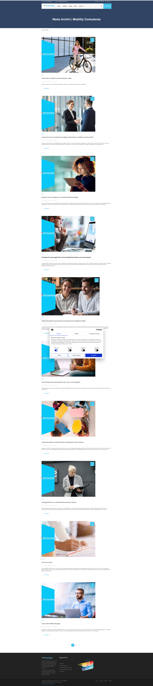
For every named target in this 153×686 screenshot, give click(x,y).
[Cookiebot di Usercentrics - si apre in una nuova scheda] (97, 330)
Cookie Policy (44, 684)
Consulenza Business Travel (65, 669)
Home (59, 6)
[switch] (69, 350)
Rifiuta (59, 355)
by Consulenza (44, 81)
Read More (46, 88)
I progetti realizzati (63, 665)
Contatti (81, 6)
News (75, 6)
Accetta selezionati (76, 355)
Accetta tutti (93, 355)
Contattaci (107, 6)
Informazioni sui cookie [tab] (94, 333)
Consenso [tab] (58, 333)
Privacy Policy (51, 684)
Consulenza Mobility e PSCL (65, 667)
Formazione (62, 671)
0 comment (54, 81)
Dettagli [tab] (76, 333)
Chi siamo (61, 663)
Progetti (105, 680)
